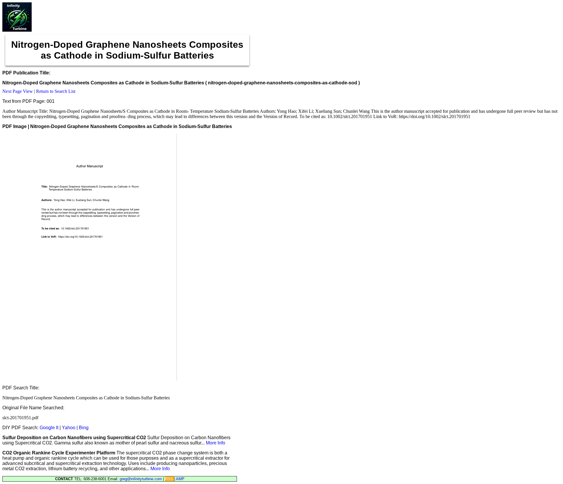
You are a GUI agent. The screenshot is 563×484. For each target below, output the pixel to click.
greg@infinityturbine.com (141, 479)
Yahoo (68, 427)
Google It (49, 427)
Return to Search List (55, 91)
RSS (169, 479)
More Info (215, 442)
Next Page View (17, 91)
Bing (84, 427)
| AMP (179, 479)
